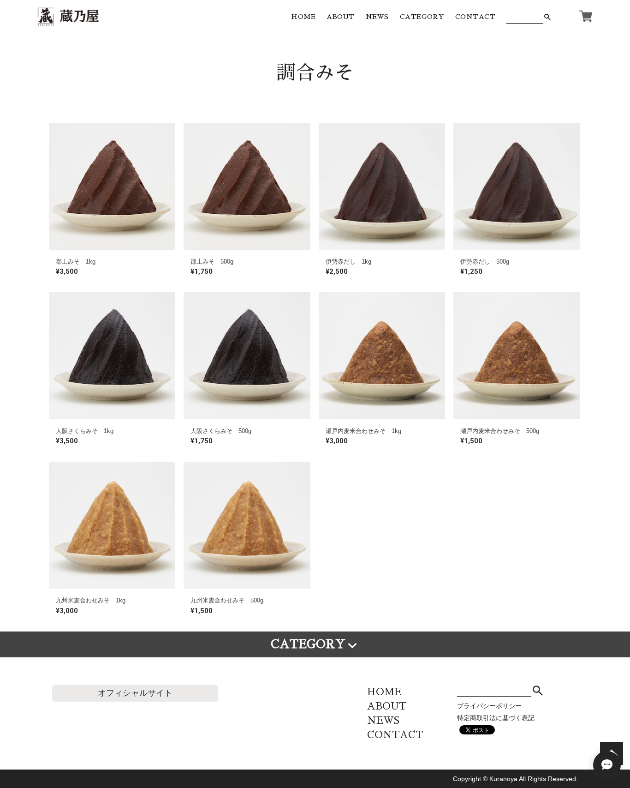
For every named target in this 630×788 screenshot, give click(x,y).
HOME (303, 16)
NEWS (377, 16)
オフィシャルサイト (135, 693)
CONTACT (475, 16)
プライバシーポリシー (489, 706)
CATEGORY (422, 16)
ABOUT (341, 16)
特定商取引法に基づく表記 (496, 718)
